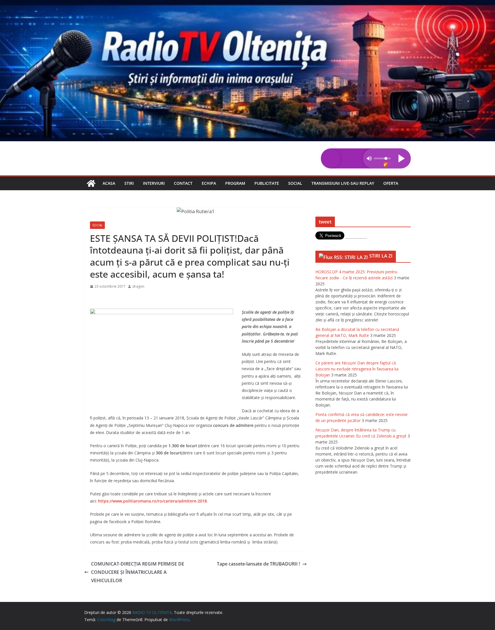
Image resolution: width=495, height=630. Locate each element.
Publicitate (266, 183)
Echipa (209, 183)
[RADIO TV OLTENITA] (247, 4)
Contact (183, 183)
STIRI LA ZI (381, 256)
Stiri (129, 183)
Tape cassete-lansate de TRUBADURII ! (258, 564)
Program (235, 183)
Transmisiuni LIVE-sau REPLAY (342, 183)
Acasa (109, 183)
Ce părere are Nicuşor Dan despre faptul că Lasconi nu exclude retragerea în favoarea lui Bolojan (356, 369)
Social (295, 183)
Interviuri (154, 183)
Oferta (390, 183)
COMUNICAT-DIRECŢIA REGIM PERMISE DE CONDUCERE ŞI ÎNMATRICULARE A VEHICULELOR (137, 572)
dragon (138, 286)
